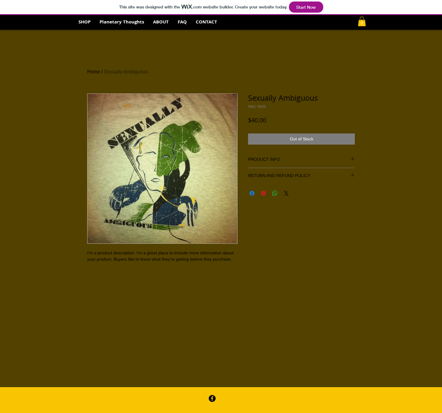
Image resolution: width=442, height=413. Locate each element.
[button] (362, 21)
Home (93, 71)
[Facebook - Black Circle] (212, 398)
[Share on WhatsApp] (274, 193)
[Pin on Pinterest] (263, 193)
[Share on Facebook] (252, 193)
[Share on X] (286, 193)
